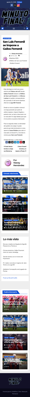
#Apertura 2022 (13, 58)
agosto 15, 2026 (11, 307)
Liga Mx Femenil (7, 38)
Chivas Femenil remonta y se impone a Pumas (20, 149)
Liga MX (6, 299)
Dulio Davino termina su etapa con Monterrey (8, 149)
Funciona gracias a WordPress (10, 391)
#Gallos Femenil (15, 63)
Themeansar (15, 393)
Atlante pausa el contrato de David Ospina (13, 361)
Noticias (16, 220)
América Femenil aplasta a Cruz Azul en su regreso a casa (15, 203)
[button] (24, 28)
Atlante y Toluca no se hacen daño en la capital (15, 304)
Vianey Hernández (17, 53)
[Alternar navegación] (14, 28)
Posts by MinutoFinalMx (10, 278)
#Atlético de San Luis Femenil (18, 60)
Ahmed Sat (17, 227)
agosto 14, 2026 (11, 364)
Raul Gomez (18, 190)
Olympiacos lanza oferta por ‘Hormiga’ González (14, 342)
